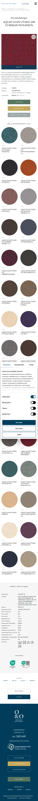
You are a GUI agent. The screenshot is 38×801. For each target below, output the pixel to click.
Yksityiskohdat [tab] (19, 364)
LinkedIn (5, 680)
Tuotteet (3, 8)
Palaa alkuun (19, 691)
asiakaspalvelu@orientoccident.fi (19, 741)
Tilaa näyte (19, 102)
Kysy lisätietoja (19, 108)
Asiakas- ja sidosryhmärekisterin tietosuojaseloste (18, 796)
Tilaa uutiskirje (19, 758)
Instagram (10, 789)
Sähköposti (32, 680)
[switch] (33, 402)
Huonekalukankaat (11, 8)
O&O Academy (19, 779)
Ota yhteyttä (19, 763)
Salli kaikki (19, 422)
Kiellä (19, 434)
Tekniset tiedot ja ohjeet (19, 115)
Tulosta (19, 697)
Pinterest (14, 680)
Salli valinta (19, 428)
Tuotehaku (25, 4)
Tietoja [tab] (31, 364)
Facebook (23, 680)
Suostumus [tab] (7, 364)
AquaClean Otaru (21, 8)
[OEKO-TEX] (19, 51)
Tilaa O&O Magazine (19, 769)
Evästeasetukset (12, 798)
